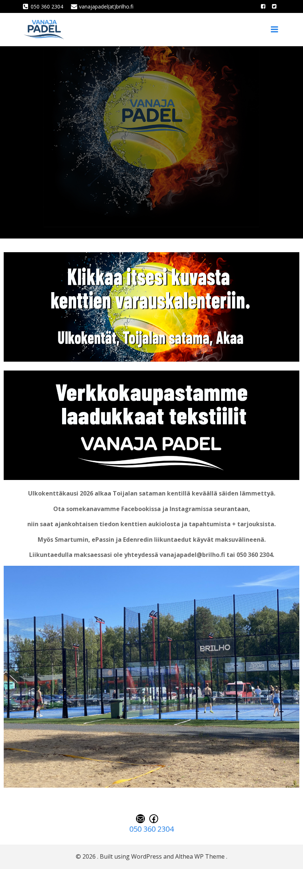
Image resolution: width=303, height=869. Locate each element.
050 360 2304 (151, 829)
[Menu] (274, 29)
